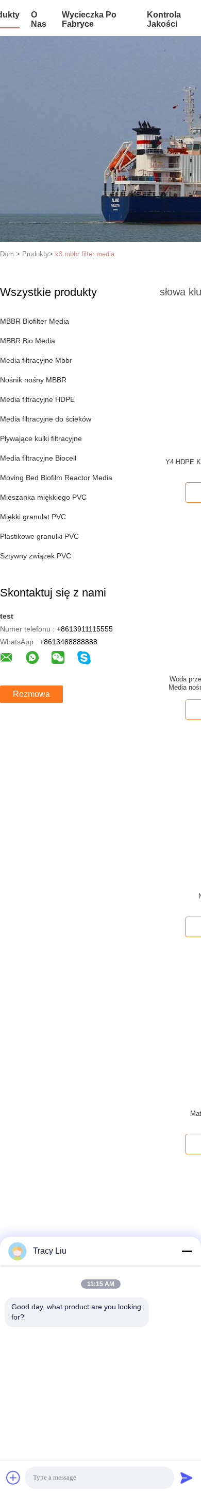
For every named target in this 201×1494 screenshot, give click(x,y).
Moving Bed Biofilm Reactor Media (56, 477)
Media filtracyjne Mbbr (36, 360)
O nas (38, 19)
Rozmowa (31, 694)
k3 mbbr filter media (84, 254)
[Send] (186, 1477)
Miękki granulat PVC (33, 517)
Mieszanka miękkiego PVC (43, 497)
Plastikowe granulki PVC (39, 536)
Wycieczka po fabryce (89, 19)
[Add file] (13, 1477)
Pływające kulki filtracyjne (41, 438)
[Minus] (186, 1251)
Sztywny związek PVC (35, 556)
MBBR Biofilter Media (34, 321)
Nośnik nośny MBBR (33, 380)
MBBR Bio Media (27, 341)
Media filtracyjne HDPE (37, 399)
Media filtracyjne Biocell (38, 458)
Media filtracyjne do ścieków (45, 419)
